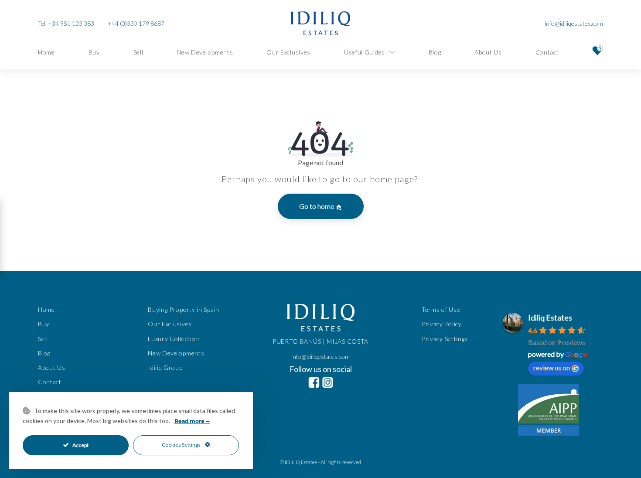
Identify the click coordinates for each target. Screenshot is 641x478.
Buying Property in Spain (183, 309)
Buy (94, 52)
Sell (138, 52)
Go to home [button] (317, 206)
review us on (551, 367)
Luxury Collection (173, 338)
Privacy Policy (442, 324)
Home (46, 52)
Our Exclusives (288, 52)
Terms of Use (441, 309)
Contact (547, 52)
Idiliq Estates (550, 317)
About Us (488, 52)
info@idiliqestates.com (574, 23)
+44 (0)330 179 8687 (136, 23)
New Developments (205, 52)
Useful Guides (364, 52)
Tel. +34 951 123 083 (66, 23)
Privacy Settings (445, 338)
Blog (435, 52)
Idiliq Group (165, 367)
